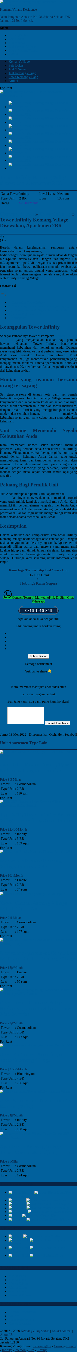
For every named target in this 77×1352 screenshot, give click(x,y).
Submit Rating (38, 656)
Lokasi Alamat (61, 1331)
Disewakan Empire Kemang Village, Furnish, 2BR (31, 863)
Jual (33, 579)
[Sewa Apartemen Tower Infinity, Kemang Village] (35, 1091)
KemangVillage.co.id (35, 1331)
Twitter (5, 730)
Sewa (42, 579)
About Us (6, 1334)
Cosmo (59, 1346)
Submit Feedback (57, 723)
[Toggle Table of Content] (3, 295)
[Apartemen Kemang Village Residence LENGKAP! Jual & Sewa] (38, 5)
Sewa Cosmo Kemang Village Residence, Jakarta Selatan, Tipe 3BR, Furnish (36, 1008)
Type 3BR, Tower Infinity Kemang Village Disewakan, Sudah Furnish (38, 817)
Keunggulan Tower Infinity (28, 302)
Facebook (17, 730)
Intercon (20, 1350)
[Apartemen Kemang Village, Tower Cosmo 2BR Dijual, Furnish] (38, 1137)
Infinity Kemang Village (60, 251)
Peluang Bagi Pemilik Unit (28, 314)
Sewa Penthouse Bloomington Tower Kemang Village (32, 1057)
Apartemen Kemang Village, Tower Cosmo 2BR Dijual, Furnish (38, 1149)
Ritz (31, 1350)
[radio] (43, 633)
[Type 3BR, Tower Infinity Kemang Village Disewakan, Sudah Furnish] (38, 805)
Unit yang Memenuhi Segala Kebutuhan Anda (39, 310)
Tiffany (42, 1350)
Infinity (7, 1350)
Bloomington (42, 1346)
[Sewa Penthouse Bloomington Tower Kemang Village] (38, 1045)
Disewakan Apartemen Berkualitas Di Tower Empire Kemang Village (38, 955)
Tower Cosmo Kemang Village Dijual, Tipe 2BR (33, 905)
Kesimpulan (19, 318)
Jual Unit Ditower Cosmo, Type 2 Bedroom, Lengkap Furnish (36, 767)
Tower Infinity (55, 214)
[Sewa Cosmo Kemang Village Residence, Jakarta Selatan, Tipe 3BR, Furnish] (38, 993)
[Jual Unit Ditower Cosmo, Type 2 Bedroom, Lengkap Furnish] (38, 756)
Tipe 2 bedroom (51, 413)
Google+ (31, 730)
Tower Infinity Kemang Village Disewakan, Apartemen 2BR (34, 180)
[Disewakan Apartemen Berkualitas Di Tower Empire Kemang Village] (38, 944)
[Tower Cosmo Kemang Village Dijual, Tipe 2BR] (35, 894)
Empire (71, 1346)
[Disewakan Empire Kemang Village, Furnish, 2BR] (36, 851)
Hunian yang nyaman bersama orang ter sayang (40, 306)
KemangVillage (17, 214)
